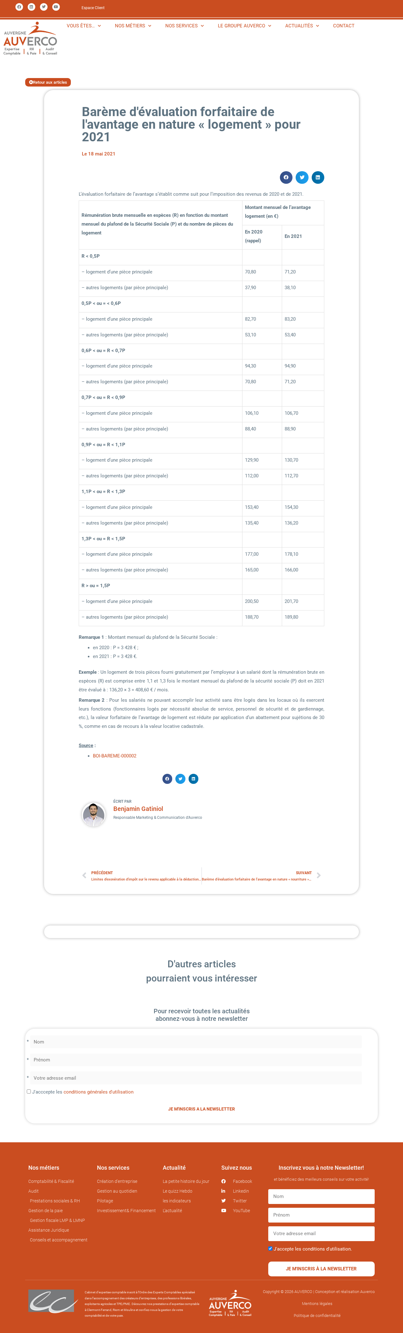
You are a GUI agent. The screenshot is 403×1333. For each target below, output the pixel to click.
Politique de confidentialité (317, 1315)
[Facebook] (19, 7)
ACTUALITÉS (299, 26)
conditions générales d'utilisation (98, 1092)
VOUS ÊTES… (81, 26)
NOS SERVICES (181, 26)
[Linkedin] (31, 7)
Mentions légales (317, 1303)
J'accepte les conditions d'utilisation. (313, 1249)
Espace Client (93, 8)
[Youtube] (56, 7)
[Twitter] (44, 7)
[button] (286, 177)
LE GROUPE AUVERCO (241, 26)
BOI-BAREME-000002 (114, 756)
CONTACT (344, 26)
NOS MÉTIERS (130, 26)
